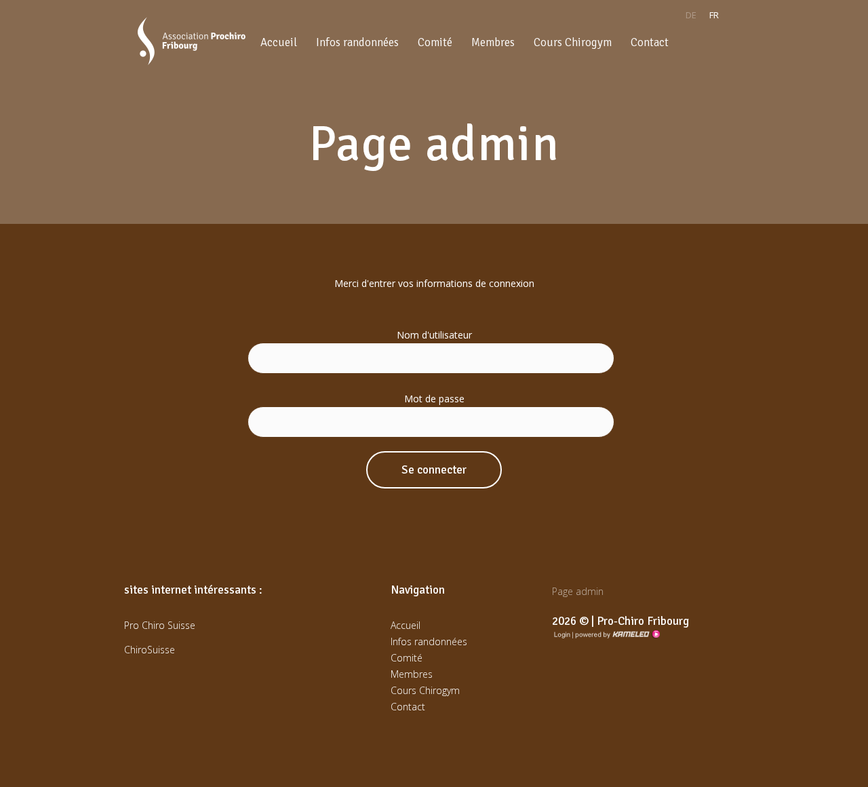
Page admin (578, 591)
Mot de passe (434, 398)
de (691, 15)
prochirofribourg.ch (191, 41)
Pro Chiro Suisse (159, 625)
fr (714, 15)
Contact (650, 42)
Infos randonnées (357, 42)
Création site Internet (616, 634)
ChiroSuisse (149, 649)
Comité (435, 42)
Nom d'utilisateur (434, 334)
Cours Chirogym (573, 42)
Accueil (278, 42)
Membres (493, 42)
